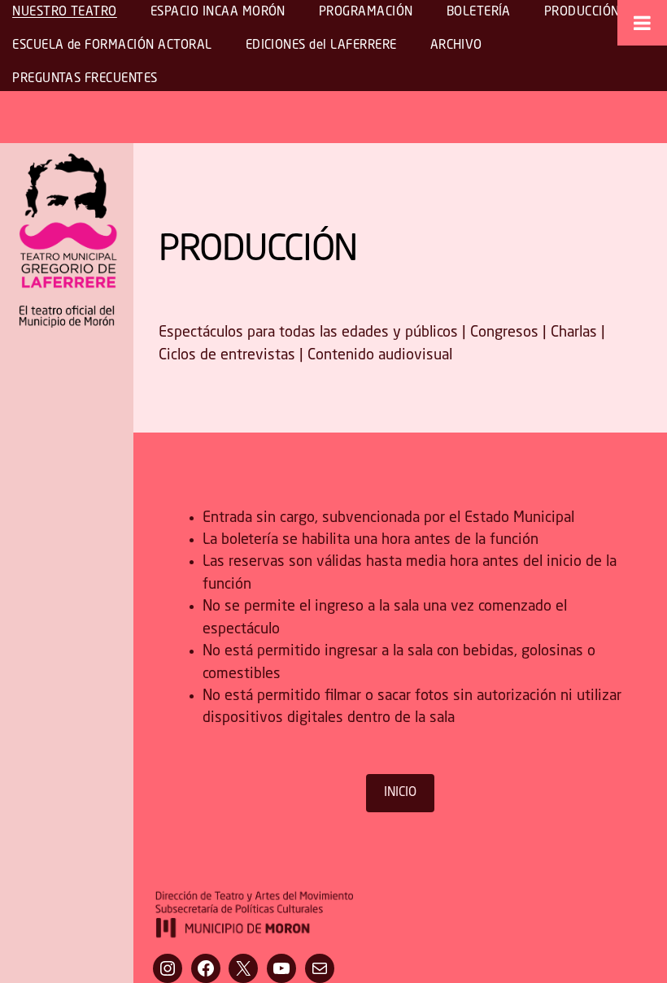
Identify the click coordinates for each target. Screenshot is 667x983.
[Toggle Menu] (642, 23)
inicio (400, 792)
